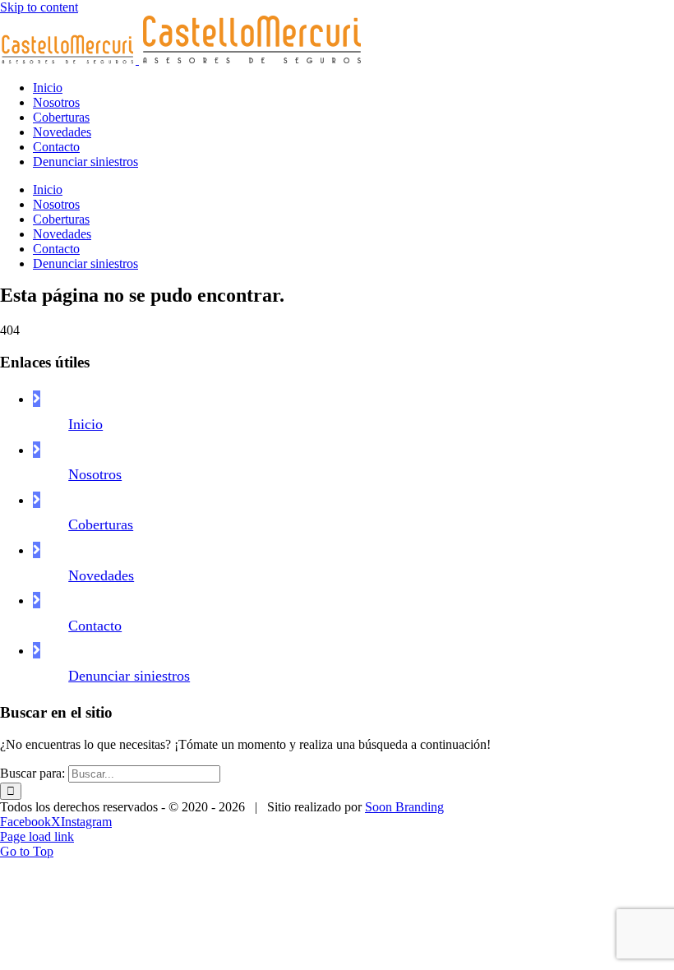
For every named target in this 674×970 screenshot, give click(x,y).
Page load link (37, 836)
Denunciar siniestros (129, 675)
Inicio (85, 424)
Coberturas (100, 524)
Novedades (101, 575)
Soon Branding (404, 807)
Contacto (95, 625)
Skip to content (39, 7)
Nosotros (95, 474)
